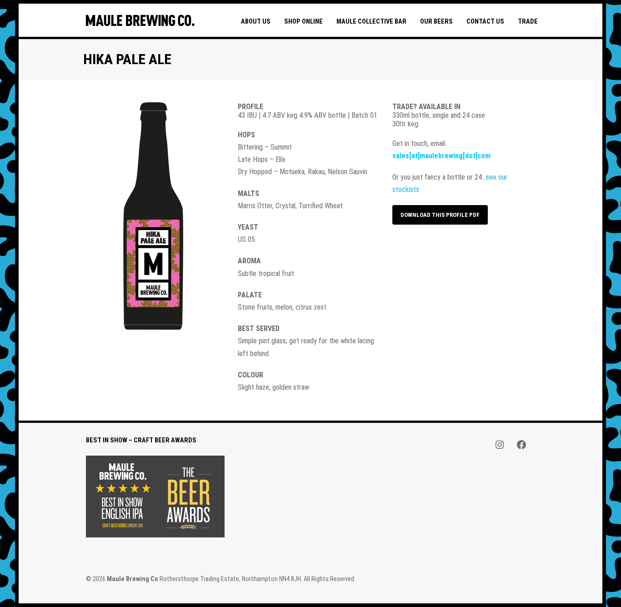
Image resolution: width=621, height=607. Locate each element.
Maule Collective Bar (371, 21)
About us (255, 21)
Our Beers (436, 21)
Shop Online (303, 21)
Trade (528, 21)
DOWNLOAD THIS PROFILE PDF (440, 214)
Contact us (485, 21)
